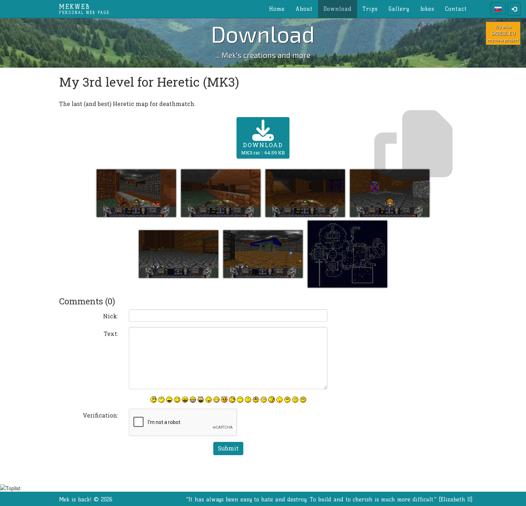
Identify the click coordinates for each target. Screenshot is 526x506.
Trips (370, 8)
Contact (456, 8)
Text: (111, 333)
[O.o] (263, 399)
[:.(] (256, 399)
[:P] (208, 399)
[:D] (169, 399)
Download (337, 8)
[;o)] (271, 399)
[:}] (153, 399)
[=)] (177, 399)
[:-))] (216, 399)
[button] (137, 192)
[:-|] (295, 399)
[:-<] (224, 399)
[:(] (248, 399)
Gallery (399, 8)
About (304, 8)
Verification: (100, 415)
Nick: (110, 316)
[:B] (193, 399)
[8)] (303, 399)
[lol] (161, 399)
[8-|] (287, 399)
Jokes (427, 8)
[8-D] (201, 399)
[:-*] (279, 399)
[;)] (232, 399)
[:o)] (185, 399)
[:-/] (240, 399)
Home (277, 8)
